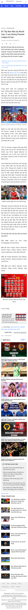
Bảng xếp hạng (5, 586)
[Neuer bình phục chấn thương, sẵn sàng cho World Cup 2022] (5, 576)
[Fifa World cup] (19, 1)
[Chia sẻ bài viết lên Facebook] (2, 43)
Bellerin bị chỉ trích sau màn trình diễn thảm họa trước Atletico (14, 62)
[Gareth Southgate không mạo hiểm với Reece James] (5, 527)
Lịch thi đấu (18, 5)
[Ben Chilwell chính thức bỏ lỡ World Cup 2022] (5, 568)
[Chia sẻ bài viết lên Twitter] (6, 43)
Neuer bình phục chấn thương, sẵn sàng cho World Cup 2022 (19, 576)
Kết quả (19, 583)
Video (12, 5)
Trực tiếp (12, 586)
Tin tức (6, 5)
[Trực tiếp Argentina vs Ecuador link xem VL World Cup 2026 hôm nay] (5, 510)
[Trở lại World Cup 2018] (14, 43)
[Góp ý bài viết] (10, 43)
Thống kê (18, 586)
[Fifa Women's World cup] (1, 5)
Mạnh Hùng (8, 332)
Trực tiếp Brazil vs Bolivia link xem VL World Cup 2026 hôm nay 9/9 (18, 501)
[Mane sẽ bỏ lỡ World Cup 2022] (5, 519)
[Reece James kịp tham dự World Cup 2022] (5, 535)
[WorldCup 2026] (18, 593)
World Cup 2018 (15, 73)
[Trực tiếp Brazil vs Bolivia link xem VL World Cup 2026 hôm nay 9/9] (5, 501)
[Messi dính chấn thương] (5, 559)
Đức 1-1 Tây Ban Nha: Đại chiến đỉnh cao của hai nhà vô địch (14, 66)
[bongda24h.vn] (10, 2)
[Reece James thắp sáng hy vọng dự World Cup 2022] (5, 551)
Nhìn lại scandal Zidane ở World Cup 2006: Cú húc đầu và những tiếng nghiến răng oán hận (13, 474)
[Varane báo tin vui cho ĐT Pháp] (5, 543)
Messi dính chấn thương (18, 558)
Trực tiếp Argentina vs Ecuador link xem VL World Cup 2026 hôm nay (18, 510)
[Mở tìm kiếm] (14, 590)
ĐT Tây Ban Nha (7, 335)
